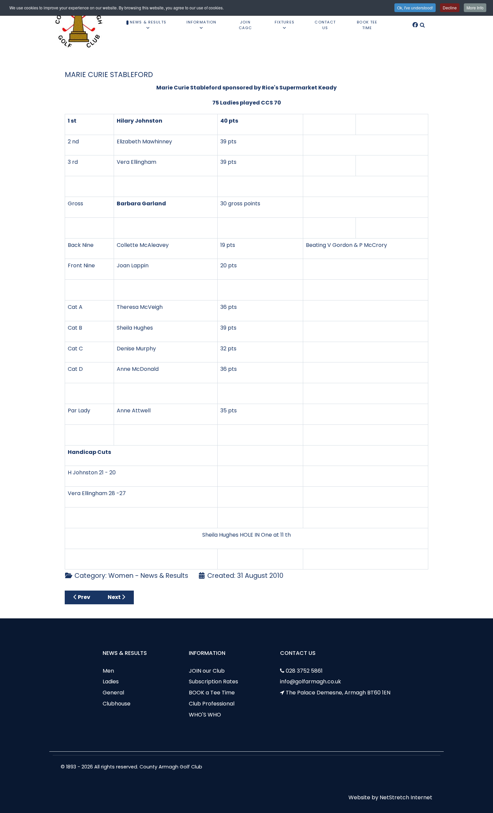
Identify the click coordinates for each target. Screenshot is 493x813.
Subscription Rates (213, 681)
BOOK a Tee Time (212, 692)
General (113, 692)
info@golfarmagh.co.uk (310, 681)
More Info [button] (475, 7)
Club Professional (211, 703)
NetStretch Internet (406, 797)
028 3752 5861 (304, 671)
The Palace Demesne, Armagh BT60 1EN (338, 692)
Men (108, 671)
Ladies (111, 681)
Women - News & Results (148, 575)
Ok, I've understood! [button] (415, 7)
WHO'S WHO (205, 715)
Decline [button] (450, 7)
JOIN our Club (207, 671)
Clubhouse (116, 703)
